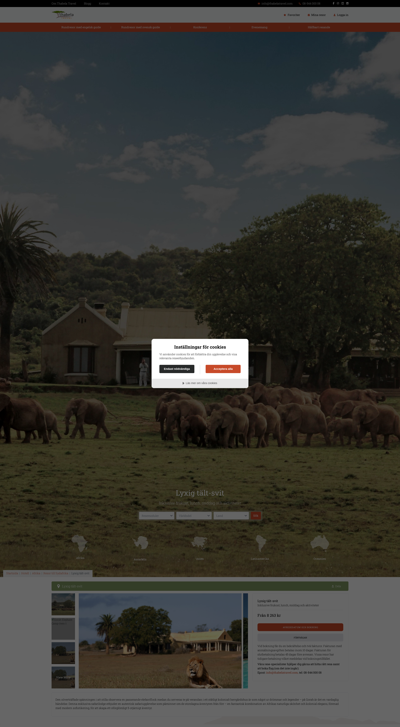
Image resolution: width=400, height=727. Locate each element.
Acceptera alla (223, 368)
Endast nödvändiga (177, 368)
